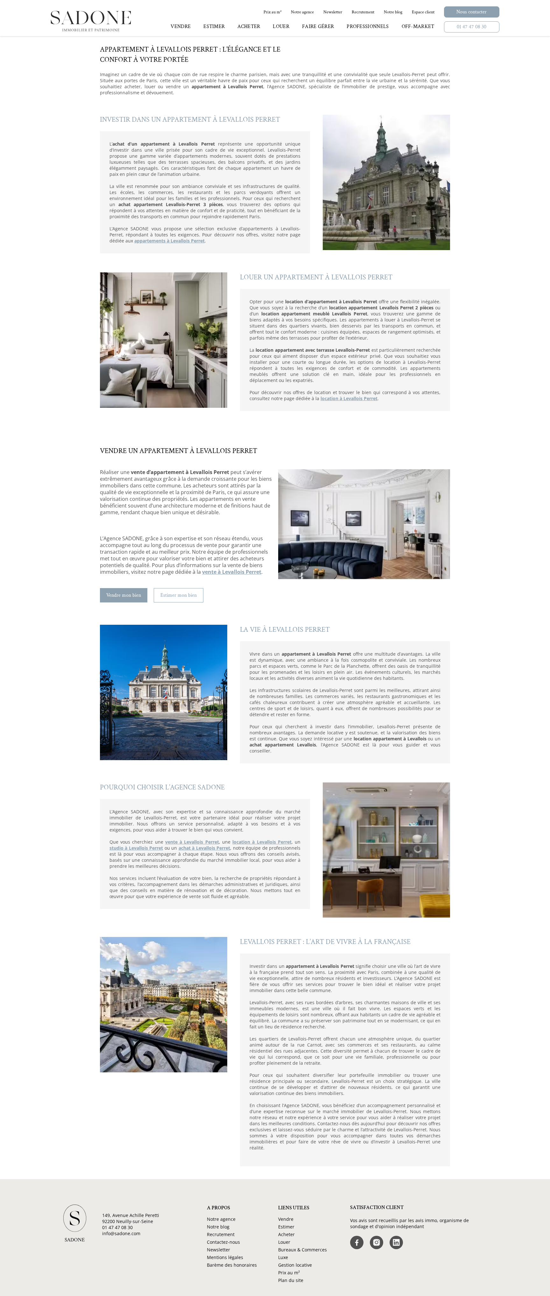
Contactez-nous (223, 1242)
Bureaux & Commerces (302, 1250)
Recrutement (221, 1234)
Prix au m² (289, 1273)
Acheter (286, 1234)
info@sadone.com (121, 1233)
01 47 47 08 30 (471, 27)
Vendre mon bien (123, 595)
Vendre (285, 1219)
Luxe (283, 1257)
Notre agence (221, 1219)
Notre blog (218, 1227)
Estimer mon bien (178, 595)
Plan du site (290, 1280)
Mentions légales (225, 1257)
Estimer (286, 1227)
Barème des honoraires (232, 1265)
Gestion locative (295, 1265)
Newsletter (218, 1250)
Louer (284, 1242)
